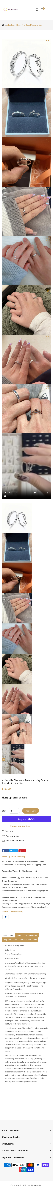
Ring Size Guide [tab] (10, 939)
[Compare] (8, 831)
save (23, 851)
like (6, 851)
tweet (15, 851)
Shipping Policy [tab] (30, 935)
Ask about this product (15, 840)
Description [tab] (8, 935)
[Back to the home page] (3, 25)
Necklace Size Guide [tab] (28, 939)
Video (18, 935)
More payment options (20, 826)
